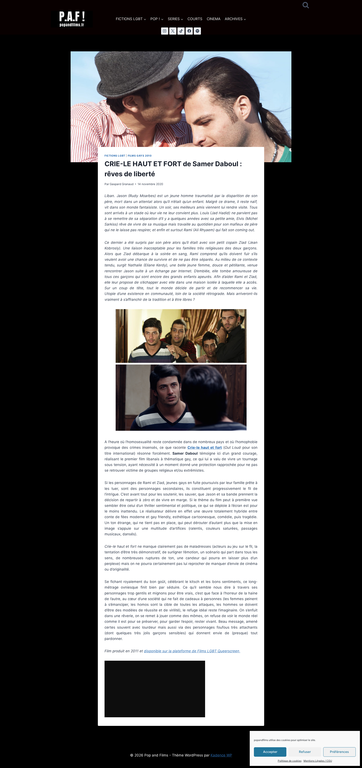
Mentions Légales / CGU (318, 760)
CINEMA (214, 19)
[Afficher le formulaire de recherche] (305, 5)
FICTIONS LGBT (115, 155)
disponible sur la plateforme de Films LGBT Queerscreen (192, 651)
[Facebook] (189, 31)
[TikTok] (181, 31)
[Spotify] (197, 31)
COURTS (194, 19)
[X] (172, 31)
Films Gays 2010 (140, 155)
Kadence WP (221, 755)
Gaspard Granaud (121, 184)
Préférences (339, 752)
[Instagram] (164, 31)
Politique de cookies (289, 760)
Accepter (270, 752)
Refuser (305, 752)
